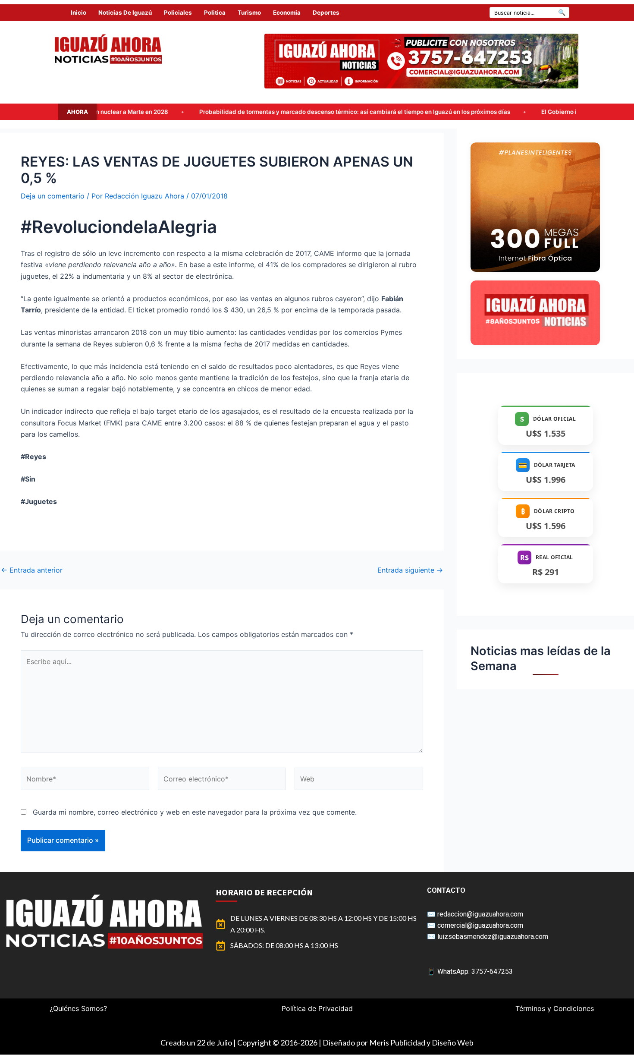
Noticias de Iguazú (125, 12)
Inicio (78, 12)
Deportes (326, 12)
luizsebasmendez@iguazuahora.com (492, 936)
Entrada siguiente (410, 570)
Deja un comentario (53, 196)
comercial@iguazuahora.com (480, 925)
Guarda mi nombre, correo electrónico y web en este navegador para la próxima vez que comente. (195, 812)
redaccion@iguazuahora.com (480, 914)
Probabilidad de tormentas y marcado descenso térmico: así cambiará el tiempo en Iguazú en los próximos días (261, 111)
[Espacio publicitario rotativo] (421, 61)
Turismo (249, 12)
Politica (215, 12)
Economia (287, 12)
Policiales (178, 12)
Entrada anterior (32, 570)
